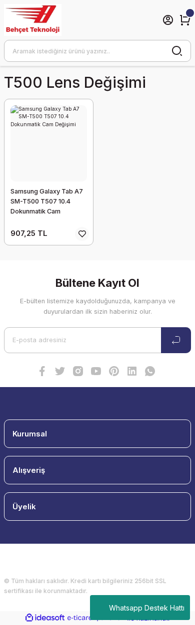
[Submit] (176, 340)
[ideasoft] (45, 618)
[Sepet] (185, 20)
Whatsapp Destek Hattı (146, 608)
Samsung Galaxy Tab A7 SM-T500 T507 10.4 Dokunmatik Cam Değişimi (46, 202)
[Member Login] (168, 20)
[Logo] (33, 20)
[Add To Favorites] (82, 234)
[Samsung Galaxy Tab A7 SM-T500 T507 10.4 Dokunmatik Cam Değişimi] (48, 143)
